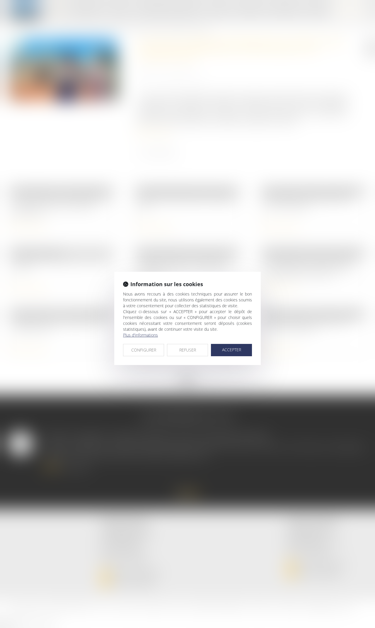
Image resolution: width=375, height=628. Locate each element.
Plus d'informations (140, 335)
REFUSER (187, 350)
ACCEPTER (231, 349)
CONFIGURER (143, 350)
